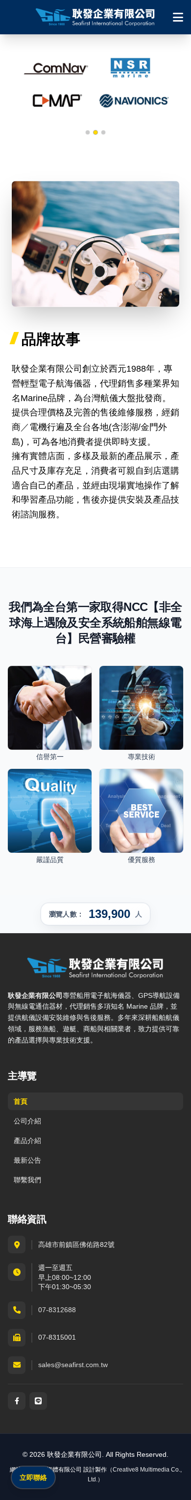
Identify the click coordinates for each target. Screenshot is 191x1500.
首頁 (20, 1101)
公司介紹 (27, 1121)
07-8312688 (57, 1310)
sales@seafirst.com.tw (73, 1365)
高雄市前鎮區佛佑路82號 (76, 1244)
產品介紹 (27, 1140)
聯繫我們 (27, 1180)
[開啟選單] (178, 17)
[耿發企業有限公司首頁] (96, 17)
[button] (88, 132)
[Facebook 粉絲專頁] (16, 1401)
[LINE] (38, 1401)
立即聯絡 (33, 1477)
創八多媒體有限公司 (55, 1469)
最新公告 (27, 1160)
